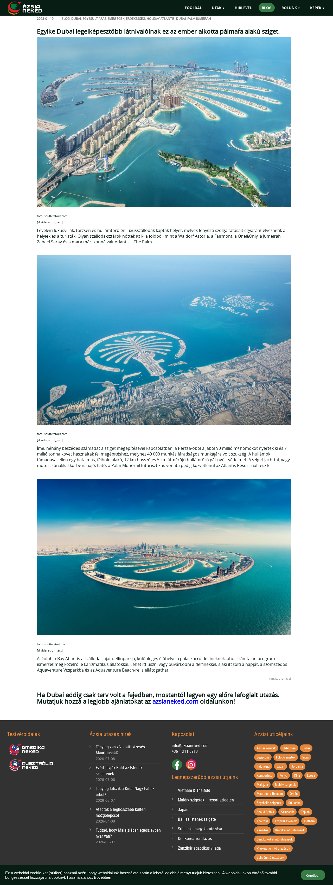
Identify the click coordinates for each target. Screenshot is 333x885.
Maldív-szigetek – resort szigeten (206, 799)
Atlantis (168, 18)
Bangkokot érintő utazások (275, 839)
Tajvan (305, 812)
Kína (297, 775)
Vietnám (309, 821)
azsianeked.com (175, 701)
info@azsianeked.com (190, 745)
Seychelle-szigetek (269, 802)
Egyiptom (263, 757)
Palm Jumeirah (199, 18)
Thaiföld (262, 821)
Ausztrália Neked (31, 765)
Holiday (153, 18)
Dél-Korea (289, 748)
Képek (315, 7)
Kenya (283, 775)
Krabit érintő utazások (290, 830)
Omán (294, 793)
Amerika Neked (29, 750)
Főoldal (193, 7)
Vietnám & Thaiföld (194, 790)
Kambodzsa (264, 775)
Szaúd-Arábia (265, 812)
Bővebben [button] (102, 877)
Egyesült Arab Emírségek (103, 18)
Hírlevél (243, 7)
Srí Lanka (294, 802)
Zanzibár (262, 830)
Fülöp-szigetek (285, 757)
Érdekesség (135, 18)
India (305, 757)
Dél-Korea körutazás (195, 838)
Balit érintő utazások (270, 857)
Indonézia (263, 766)
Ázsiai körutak (266, 748)
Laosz (311, 775)
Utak (216, 7)
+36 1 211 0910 (185, 751)
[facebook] (177, 764)
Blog (267, 7)
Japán (183, 809)
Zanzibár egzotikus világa (199, 848)
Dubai (76, 18)
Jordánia (297, 766)
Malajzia (262, 784)
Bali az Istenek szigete (197, 819)
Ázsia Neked (32, 8)
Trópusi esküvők (286, 821)
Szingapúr (287, 812)
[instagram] (191, 764)
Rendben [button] (313, 875)
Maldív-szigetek (285, 784)
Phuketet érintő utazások (273, 848)
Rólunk (289, 7)
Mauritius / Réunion (270, 793)
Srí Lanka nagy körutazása (200, 828)
